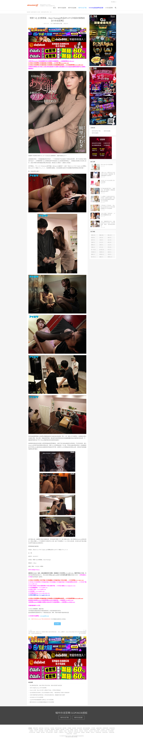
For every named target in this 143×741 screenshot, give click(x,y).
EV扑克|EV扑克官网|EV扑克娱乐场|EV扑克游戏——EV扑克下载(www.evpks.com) (48, 63)
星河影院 (51, 730)
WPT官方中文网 (103, 730)
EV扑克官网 (109, 7)
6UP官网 (93, 728)
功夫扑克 (76, 729)
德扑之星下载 (70, 730)
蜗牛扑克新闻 (62, 7)
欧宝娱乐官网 (86, 729)
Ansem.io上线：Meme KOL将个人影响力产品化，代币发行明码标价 (45, 690)
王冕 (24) (93, 247)
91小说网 (46, 730)
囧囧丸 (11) (110, 256)
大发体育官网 (98, 732)
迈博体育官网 (105, 728)
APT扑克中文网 (77, 732)
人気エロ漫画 (47, 729)
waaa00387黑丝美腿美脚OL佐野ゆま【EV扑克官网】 (42, 699)
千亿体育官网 (110, 730)
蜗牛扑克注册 (78, 717)
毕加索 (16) (93, 252)
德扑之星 (76, 730)
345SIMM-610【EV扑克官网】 (37, 697)
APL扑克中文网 (32, 732)
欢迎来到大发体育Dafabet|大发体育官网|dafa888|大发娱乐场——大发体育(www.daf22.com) (50, 600)
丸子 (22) (101, 247)
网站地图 (67, 736)
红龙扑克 (112, 729)
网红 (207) (110, 235)
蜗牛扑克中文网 (58, 728)
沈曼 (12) (109, 252)
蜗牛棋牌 (74, 728)
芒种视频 (69, 728)
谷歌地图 (75, 736)
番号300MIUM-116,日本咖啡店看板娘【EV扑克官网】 (42, 702)
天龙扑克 (86, 730)
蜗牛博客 (64, 728)
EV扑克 (35, 730)
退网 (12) (93, 254)
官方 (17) (109, 249)
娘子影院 (56, 730)
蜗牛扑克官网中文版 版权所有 (78, 735)
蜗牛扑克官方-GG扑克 (33, 5)
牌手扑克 (70, 732)
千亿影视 (107, 729)
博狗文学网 (35, 728)
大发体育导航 (111, 732)
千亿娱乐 (103, 729)
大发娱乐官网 (105, 732)
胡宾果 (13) (101, 252)
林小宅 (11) (93, 256)
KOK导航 (30, 729)
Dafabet (66, 732)
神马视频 (87, 732)
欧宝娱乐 (41, 729)
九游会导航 (36, 729)
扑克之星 (81, 730)
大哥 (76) (101, 237)
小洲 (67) (101, 239)
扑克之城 (91, 730)
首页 (54, 7)
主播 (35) (93, 242)
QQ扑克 (80, 729)
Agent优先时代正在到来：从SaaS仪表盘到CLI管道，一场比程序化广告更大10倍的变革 (49, 692)
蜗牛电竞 (43, 732)
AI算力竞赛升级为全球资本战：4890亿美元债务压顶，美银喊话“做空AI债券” (47, 695)
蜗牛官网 (62, 729)
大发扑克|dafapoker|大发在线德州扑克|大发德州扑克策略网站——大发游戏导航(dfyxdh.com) (51, 61)
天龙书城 (52, 728)
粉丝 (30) (109, 242)
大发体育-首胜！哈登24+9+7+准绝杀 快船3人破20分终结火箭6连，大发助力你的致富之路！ (42, 632)
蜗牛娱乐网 (79, 728)
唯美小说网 (41, 730)
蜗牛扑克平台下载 (44, 12)
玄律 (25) (101, 244)
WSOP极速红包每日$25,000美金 (58, 619)
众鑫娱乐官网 (98, 728)
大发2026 (92, 732)
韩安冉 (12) (101, 254)
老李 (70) (109, 237)
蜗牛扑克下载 (83, 7)
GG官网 (67, 729)
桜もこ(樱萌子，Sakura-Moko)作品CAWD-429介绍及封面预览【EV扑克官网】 (72, 632)
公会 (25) (109, 244)
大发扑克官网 (92, 729)
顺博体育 (57, 729)
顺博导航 (53, 729)
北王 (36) (109, 239)
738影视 (71, 729)
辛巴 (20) (109, 247)
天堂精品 (83, 732)
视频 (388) (101, 235)
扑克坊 (65, 730)
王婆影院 (61, 730)
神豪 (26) (93, 244)
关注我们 (113, 1)
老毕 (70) (93, 239)
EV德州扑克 (61, 732)
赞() (58, 623)
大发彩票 (75, 733)
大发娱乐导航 (69, 733)
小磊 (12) (109, 254)
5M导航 (98, 729)
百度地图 (71, 736)
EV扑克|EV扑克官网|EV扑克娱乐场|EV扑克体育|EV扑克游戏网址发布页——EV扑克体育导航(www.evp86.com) (55, 64)
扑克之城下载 (96, 730)
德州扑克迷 (41, 728)
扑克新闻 (55, 732)
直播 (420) (93, 235)
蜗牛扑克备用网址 (86, 728)
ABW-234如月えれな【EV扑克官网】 (38, 687)
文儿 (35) (101, 242)
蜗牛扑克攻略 (72, 7)
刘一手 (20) (93, 249)
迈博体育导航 (112, 728)
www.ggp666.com (44, 615)
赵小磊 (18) (101, 249)
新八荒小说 (47, 728)
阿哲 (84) (93, 237)
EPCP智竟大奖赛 (49, 732)
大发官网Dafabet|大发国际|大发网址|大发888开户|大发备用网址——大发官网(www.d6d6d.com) (51, 602)
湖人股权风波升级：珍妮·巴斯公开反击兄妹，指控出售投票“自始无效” (46, 685)
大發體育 (38, 732)
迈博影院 (31, 730)
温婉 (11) (101, 256)
